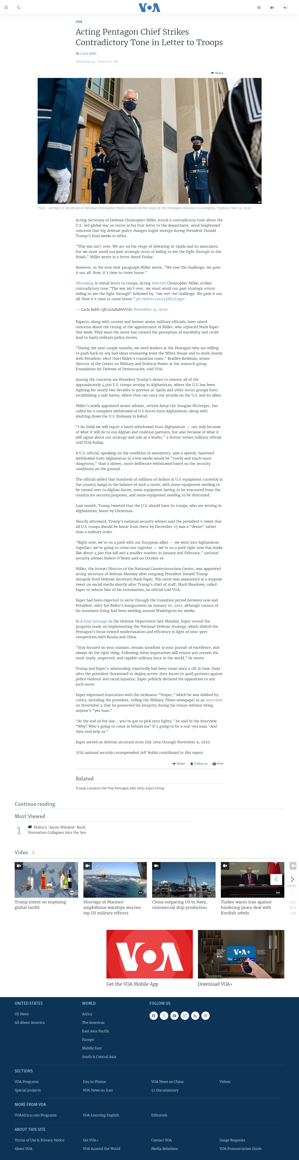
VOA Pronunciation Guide (241, 1148)
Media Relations (164, 1148)
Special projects (28, 1090)
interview (214, 700)
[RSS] (195, 1015)
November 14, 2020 (150, 309)
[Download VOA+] (241, 954)
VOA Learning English (101, 1115)
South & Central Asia (99, 1057)
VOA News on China (167, 1082)
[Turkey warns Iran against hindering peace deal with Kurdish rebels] (252, 880)
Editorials (159, 1115)
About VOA (23, 1148)
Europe (88, 1040)
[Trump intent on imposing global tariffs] (46, 880)
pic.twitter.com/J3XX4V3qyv (160, 299)
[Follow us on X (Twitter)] (164, 1015)
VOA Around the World (101, 1148)
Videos (225, 1082)
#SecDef (159, 283)
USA (79, 22)
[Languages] (259, 7)
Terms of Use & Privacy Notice (39, 1140)
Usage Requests (232, 1140)
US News (22, 1014)
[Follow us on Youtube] (174, 1015)
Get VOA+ (90, 1140)
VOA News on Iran (98, 1090)
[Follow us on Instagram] (185, 1015)
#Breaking (85, 283)
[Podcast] (205, 1015)
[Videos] (272, 7)
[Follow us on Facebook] (154, 1015)
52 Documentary (165, 1090)
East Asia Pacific (95, 1031)
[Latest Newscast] (285, 7)
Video (21, 853)
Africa (87, 1014)
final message (95, 621)
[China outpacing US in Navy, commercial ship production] (184, 880)
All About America (30, 1022)
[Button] (217, 73)
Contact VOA (161, 1140)
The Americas (93, 1022)
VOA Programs (27, 1082)
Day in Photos (94, 1082)
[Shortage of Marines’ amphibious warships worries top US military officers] (115, 880)
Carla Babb (88, 53)
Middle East (92, 1048)
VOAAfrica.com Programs (36, 1115)
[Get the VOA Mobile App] (149, 954)
